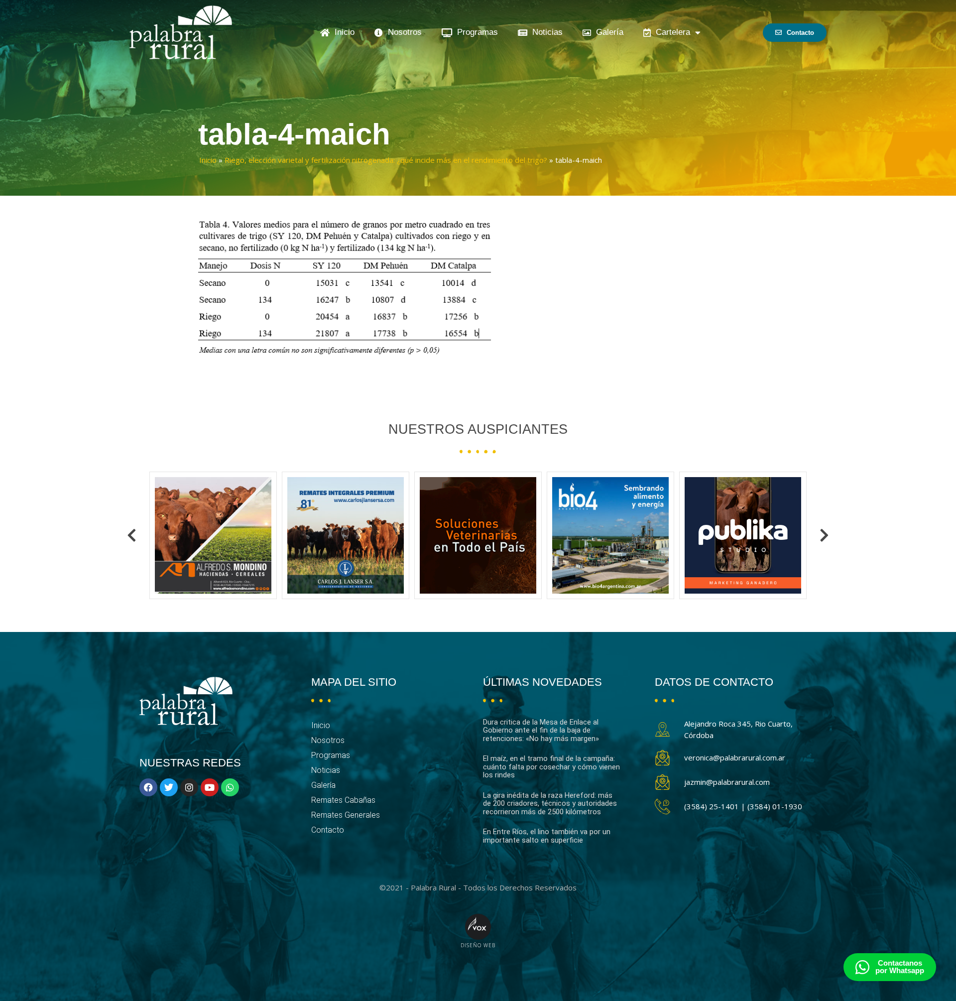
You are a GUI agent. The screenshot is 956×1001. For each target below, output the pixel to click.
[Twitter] (169, 787)
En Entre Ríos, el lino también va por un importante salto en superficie (546, 836)
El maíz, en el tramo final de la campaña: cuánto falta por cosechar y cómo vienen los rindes (551, 766)
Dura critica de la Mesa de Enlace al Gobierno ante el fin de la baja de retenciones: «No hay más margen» (541, 730)
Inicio (342, 32)
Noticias (545, 32)
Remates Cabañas (343, 800)
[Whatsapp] (230, 787)
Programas (475, 32)
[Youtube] (210, 787)
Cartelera (670, 32)
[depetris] (743, 535)
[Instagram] (189, 787)
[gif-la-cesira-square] (345, 535)
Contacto (327, 830)
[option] (213, 535)
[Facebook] (148, 787)
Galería (607, 32)
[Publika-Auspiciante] (610, 535)
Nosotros (402, 32)
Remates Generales (345, 815)
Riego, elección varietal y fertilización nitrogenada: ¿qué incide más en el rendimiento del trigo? (386, 160)
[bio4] (478, 535)
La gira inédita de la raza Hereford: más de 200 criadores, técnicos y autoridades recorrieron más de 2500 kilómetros (550, 803)
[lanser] (213, 535)
